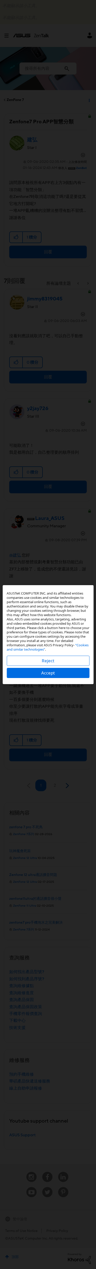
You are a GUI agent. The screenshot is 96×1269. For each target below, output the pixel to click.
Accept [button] (48, 673)
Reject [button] (48, 661)
